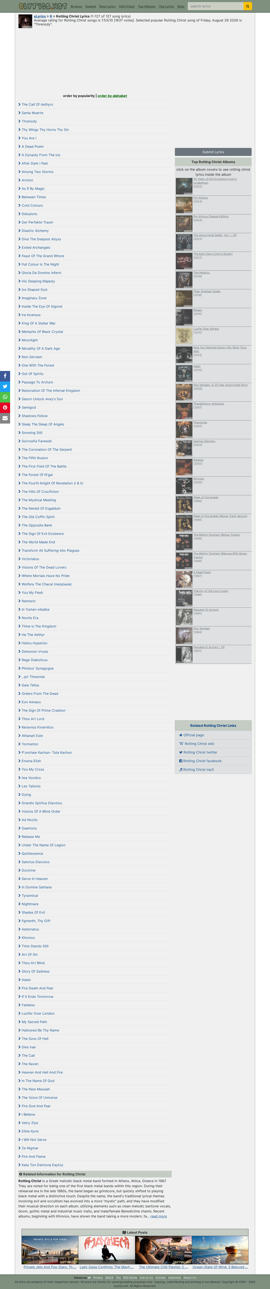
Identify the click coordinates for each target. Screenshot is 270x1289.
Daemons (29, 828)
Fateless (28, 1005)
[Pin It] (5, 408)
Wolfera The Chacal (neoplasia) (46, 584)
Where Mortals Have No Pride (45, 576)
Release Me (30, 837)
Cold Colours (32, 205)
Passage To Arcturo (37, 382)
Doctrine (28, 870)
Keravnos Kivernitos (37, 727)
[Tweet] (5, 386)
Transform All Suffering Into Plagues (50, 550)
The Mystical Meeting (38, 500)
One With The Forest (37, 365)
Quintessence (32, 853)
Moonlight (29, 340)
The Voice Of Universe (39, 1097)
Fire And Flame (33, 1156)
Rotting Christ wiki (199, 744)
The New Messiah (35, 1089)
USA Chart (127, 6)
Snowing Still (31, 433)
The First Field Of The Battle (43, 466)
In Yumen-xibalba (35, 609)
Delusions (29, 214)
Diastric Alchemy (35, 231)
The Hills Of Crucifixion (40, 491)
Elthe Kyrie (30, 1131)
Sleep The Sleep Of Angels (42, 424)
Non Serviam (31, 357)
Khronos (28, 938)
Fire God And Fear (36, 1106)
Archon (27, 180)
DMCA (109, 1277)
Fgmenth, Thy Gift (35, 921)
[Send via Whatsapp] (5, 397)
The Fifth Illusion (34, 458)
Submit (90, 6)
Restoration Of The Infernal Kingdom (50, 390)
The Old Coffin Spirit (38, 517)
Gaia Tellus (30, 685)
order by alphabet (112, 96)
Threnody (29, 121)
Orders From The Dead (39, 693)
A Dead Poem (32, 146)
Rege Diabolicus (34, 660)
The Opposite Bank (36, 525)
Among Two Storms (37, 172)
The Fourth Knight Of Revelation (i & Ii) (52, 483)
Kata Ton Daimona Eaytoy (42, 1165)
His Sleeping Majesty (38, 281)
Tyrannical (29, 895)
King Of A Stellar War (38, 323)
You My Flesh (32, 592)
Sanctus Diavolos (35, 862)
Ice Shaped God (34, 289)
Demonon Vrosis (34, 651)
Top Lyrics (166, 6)
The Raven (29, 1064)
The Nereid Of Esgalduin (41, 508)
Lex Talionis (30, 786)
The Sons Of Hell (35, 1039)
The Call (28, 1055)
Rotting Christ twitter (199, 752)
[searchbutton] (247, 6)
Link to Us (146, 1277)
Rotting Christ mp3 (198, 769)
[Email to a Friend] (5, 418)
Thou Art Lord (32, 719)
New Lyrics (107, 6)
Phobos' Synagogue (37, 668)
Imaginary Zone (33, 298)
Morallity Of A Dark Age (40, 348)
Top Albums (146, 6)
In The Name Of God (37, 1081)
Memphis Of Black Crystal (42, 332)
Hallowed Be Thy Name (40, 1030)
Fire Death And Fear (37, 988)
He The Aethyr (33, 635)
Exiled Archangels (35, 247)
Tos (118, 1277)
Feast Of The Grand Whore (42, 256)
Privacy (98, 1277)
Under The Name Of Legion (43, 845)
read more (158, 1216)
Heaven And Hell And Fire (42, 1072)
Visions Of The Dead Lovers (43, 567)
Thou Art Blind (33, 963)
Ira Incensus (30, 315)
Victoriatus (30, 559)
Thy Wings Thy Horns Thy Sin (45, 130)
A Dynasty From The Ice (40, 155)
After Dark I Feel (34, 163)
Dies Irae (28, 1047)
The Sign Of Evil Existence (42, 534)
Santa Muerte (32, 113)
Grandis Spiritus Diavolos (41, 803)
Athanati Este (32, 736)
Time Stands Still (35, 946)
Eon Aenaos (31, 702)
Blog (180, 6)
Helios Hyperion (34, 643)
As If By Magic (33, 188)
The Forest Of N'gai (37, 475)
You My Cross (32, 769)
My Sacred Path (34, 1022)
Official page (193, 735)
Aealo (26, 980)
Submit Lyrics (213, 152)
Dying (26, 794)
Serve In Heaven (34, 879)
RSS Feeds (130, 1277)
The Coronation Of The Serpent (46, 449)
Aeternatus (30, 929)
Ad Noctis (29, 820)
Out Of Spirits (32, 374)
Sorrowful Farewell (36, 441)
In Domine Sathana (36, 887)
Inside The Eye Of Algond (41, 306)
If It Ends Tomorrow (37, 996)
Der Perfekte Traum (37, 222)
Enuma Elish (31, 761)
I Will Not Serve (33, 1140)
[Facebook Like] (5, 376)
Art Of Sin (29, 954)
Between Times (33, 197)
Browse (76, 6)
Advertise (174, 1277)
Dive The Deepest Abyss (41, 239)
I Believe (28, 1114)
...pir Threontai (33, 677)
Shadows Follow (34, 416)
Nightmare (29, 904)
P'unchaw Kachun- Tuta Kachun (46, 752)
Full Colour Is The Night (40, 264)
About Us (190, 1277)
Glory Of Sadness (35, 971)
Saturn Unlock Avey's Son (42, 399)
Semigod (28, 407)
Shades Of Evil (33, 912)
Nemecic (28, 601)
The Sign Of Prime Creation (43, 710)
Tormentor (29, 744)
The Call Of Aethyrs (37, 104)
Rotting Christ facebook (202, 761)
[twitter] (89, 1277)
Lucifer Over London (37, 1013)
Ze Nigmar (29, 1148)
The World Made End (38, 542)
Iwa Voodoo (31, 778)
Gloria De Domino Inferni (41, 273)
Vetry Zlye (29, 1123)
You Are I (28, 138)
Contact (160, 1277)
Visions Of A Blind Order (40, 811)
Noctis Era (29, 618)
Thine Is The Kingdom (38, 626)
